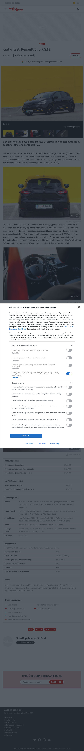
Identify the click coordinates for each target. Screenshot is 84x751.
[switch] (69, 350)
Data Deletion (29, 443)
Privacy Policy (54, 443)
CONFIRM (26, 436)
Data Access (42, 443)
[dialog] (42, 375)
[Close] (80, 308)
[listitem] (42, 345)
